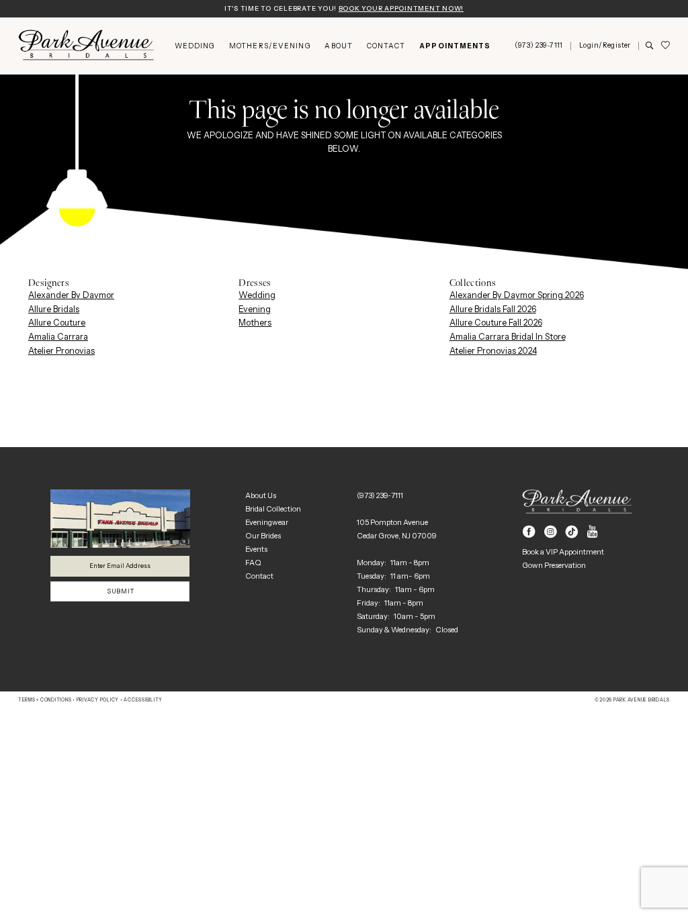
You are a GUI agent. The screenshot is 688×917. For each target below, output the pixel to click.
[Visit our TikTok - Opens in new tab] (572, 532)
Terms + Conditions (44, 700)
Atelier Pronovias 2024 (493, 351)
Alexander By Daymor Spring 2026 (516, 295)
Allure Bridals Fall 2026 (492, 309)
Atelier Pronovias (61, 351)
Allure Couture (56, 323)
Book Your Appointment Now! (401, 8)
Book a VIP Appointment (563, 552)
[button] (604, 46)
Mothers (255, 323)
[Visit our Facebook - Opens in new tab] (529, 532)
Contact (259, 576)
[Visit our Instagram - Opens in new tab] (551, 532)
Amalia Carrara (58, 337)
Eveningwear (266, 522)
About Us (260, 495)
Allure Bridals (53, 309)
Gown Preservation (554, 565)
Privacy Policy (98, 700)
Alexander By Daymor (71, 295)
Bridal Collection (273, 509)
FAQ (253, 562)
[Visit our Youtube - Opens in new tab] (593, 532)
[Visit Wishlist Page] (665, 46)
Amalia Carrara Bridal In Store (507, 337)
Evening (255, 309)
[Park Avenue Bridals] (86, 46)
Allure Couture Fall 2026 (495, 323)
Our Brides (263, 535)
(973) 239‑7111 (380, 495)
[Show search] (649, 46)
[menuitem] (194, 46)
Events (256, 549)
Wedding (257, 295)
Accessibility (143, 700)
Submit (120, 591)
